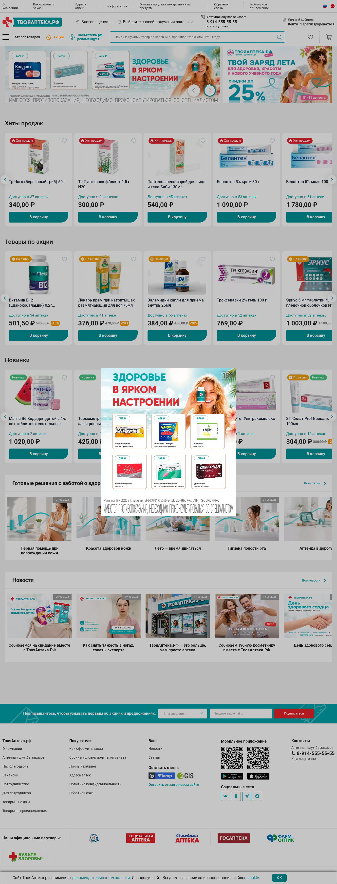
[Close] (230, 373)
